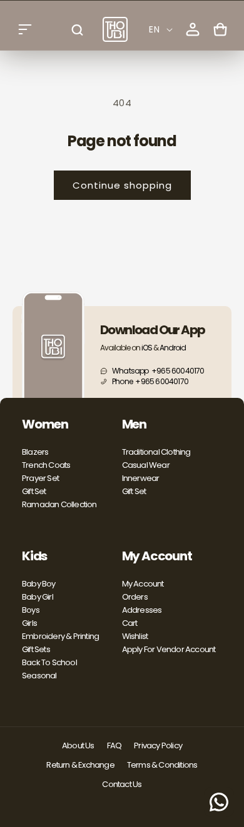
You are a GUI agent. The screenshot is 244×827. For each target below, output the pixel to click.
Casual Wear (146, 465)
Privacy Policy (158, 745)
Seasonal (39, 675)
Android (173, 347)
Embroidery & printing (60, 636)
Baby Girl (37, 597)
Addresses (142, 610)
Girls (29, 623)
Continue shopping (122, 185)
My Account (143, 584)
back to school (49, 662)
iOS (146, 347)
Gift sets (36, 649)
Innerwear (141, 478)
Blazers (35, 452)
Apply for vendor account (169, 649)
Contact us (121, 784)
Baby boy (39, 584)
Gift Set (34, 491)
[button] (25, 29)
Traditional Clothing (156, 452)
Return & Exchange (80, 765)
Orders (135, 597)
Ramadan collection (59, 504)
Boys (30, 610)
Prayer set (40, 478)
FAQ (114, 745)
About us (78, 745)
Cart (130, 623)
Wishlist (135, 636)
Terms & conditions (162, 765)
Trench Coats (46, 465)
